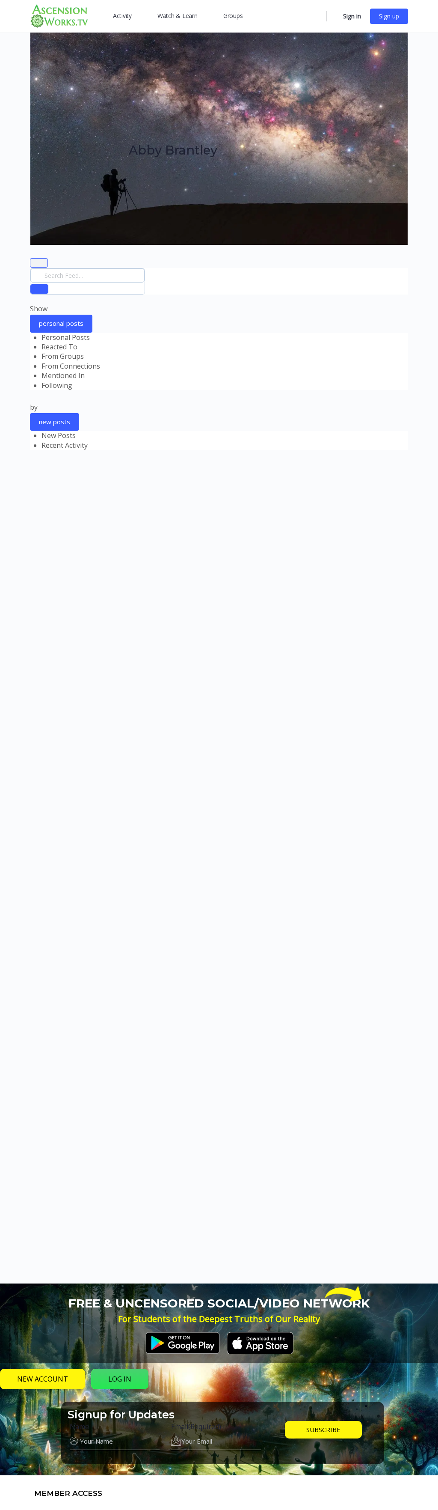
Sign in (352, 16)
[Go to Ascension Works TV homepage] (59, 15)
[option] (224, 337)
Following (56, 385)
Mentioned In (63, 375)
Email (196, 1426)
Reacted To (59, 346)
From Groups (62, 356)
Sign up (389, 16)
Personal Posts (65, 337)
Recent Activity (64, 445)
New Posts (58, 435)
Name (79, 1426)
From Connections (70, 366)
